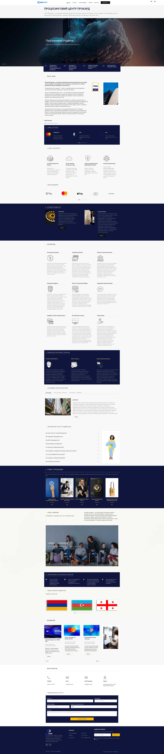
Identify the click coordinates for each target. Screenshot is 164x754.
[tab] (77, 142)
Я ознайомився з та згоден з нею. (107, 739)
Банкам (70, 735)
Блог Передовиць (85, 737)
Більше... (77, 416)
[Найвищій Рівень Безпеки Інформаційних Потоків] (111, 504)
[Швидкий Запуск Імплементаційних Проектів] (52, 504)
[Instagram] (47, 745)
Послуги (75, 2)
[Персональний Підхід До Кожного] (96, 504)
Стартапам (71, 737)
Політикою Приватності (109, 738)
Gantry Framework (113, 751)
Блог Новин (84, 735)
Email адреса (97, 698)
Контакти (96, 2)
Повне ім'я (49, 698)
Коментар (49, 710)
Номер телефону (51, 704)
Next (97, 661)
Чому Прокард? (83, 2)
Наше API (105, 2)
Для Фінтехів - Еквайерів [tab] (75, 392)
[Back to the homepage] (42, 2)
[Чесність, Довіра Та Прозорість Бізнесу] (82, 504)
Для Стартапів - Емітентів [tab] (60, 392)
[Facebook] (50, 745)
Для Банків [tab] (48, 392)
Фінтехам (83, 733)
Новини (90, 2)
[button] (72, 433)
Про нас (69, 2)
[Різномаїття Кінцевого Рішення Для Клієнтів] (67, 504)
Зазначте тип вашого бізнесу (77, 704)
